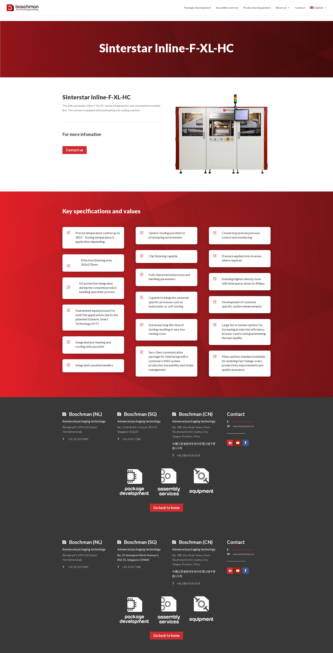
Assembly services (227, 7)
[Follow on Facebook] (245, 443)
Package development (197, 7)
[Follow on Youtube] (238, 443)
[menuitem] (318, 10)
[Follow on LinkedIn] (230, 443)
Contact (300, 7)
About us (281, 7)
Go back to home (166, 508)
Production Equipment (257, 7)
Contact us (74, 150)
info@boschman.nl (242, 421)
